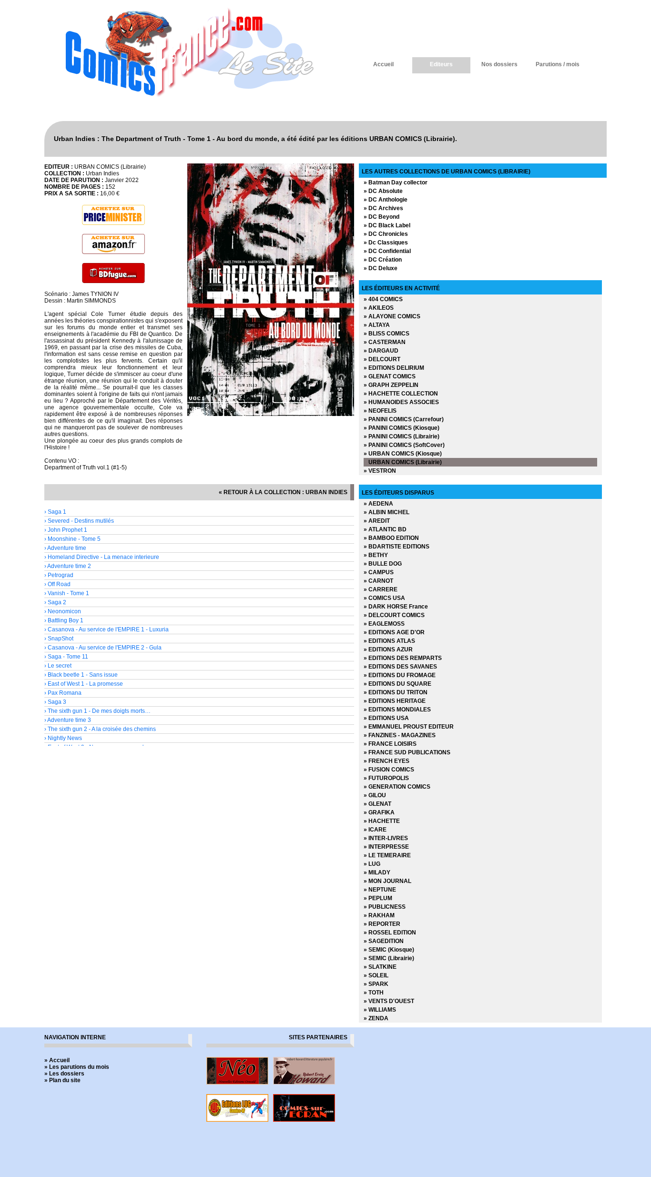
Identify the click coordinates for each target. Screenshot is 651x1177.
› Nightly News (63, 738)
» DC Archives (383, 208)
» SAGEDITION (384, 941)
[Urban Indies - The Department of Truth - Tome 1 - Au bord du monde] (270, 414)
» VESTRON (380, 470)
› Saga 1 (55, 511)
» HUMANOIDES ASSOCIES (401, 402)
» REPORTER (382, 924)
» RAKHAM (379, 915)
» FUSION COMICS (389, 769)
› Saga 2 (55, 602)
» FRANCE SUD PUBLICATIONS (407, 752)
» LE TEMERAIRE (387, 855)
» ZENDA (376, 1018)
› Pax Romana (62, 693)
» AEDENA (378, 503)
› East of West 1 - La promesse (83, 683)
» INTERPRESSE (386, 846)
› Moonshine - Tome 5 (72, 539)
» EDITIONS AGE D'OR (394, 632)
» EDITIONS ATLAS (389, 641)
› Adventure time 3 (67, 720)
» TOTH (374, 992)
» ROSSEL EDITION (390, 932)
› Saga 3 (55, 702)
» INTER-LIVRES (386, 838)
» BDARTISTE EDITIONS (396, 546)
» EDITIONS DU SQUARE (397, 683)
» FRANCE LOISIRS (390, 744)
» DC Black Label (387, 225)
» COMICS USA (384, 598)
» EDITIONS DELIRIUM (394, 368)
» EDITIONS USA (386, 718)
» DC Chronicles (386, 234)
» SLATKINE (380, 967)
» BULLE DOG (383, 563)
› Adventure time (65, 548)
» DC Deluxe (380, 268)
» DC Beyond (381, 216)
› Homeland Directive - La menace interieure (101, 557)
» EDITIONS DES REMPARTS (403, 658)
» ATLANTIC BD (385, 529)
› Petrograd (58, 575)
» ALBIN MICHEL (386, 512)
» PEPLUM (378, 898)
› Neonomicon (62, 611)
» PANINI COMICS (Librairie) (401, 436)
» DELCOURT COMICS (394, 615)
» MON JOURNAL (387, 881)
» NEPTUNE (380, 889)
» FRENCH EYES (386, 761)
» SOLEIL (376, 975)
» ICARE (375, 829)
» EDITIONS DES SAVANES (400, 666)
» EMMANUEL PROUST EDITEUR (409, 726)
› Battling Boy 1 (63, 620)
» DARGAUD (381, 350)
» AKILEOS (379, 307)
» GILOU (375, 795)
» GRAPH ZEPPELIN (391, 385)
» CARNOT (378, 581)
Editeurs (441, 64)
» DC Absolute (383, 191)
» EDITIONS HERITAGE (395, 701)
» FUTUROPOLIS (386, 778)
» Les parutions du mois (76, 1067)
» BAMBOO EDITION (391, 538)
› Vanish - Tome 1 (66, 593)
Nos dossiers (499, 64)
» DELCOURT (382, 359)
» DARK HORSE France (396, 606)
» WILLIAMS (380, 1009)
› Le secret (57, 665)
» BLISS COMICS (386, 333)
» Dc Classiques (386, 242)
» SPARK (376, 984)
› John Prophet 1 (65, 530)
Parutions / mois (558, 64)
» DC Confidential (387, 251)
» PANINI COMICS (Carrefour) (404, 419)
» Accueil (57, 1060)
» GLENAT (377, 804)
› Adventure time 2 (67, 566)
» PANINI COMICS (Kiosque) (401, 428)
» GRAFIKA (379, 812)
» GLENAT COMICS (390, 376)
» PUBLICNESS (385, 906)
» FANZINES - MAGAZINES (400, 735)
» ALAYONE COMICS (392, 316)
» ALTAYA (377, 325)
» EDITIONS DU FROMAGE (400, 675)
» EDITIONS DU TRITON (395, 692)
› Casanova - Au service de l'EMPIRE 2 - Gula (103, 647)
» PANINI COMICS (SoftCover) (404, 445)
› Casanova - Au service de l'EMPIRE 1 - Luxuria (106, 629)
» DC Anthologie (385, 199)
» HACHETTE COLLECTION (401, 393)
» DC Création (383, 259)
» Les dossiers (64, 1073)
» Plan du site (62, 1080)
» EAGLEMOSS (384, 623)
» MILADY (377, 872)
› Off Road (57, 584)
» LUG (372, 864)
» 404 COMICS (383, 299)
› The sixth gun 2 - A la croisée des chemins (100, 729)
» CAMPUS (379, 572)
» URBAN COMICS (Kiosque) (403, 453)
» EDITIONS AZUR (388, 649)
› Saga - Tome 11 (66, 656)
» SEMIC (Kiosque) (389, 949)
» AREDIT (377, 520)
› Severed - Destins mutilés (79, 520)
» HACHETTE (382, 821)
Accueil (383, 64)
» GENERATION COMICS (397, 786)
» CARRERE (380, 589)
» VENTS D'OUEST (389, 1001)
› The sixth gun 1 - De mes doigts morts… (97, 711)
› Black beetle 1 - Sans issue (81, 674)
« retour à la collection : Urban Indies (283, 492)
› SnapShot (58, 638)
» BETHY (376, 555)
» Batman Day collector (395, 182)
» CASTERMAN (385, 342)
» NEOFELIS (380, 410)
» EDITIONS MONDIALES (397, 709)
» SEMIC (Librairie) (389, 958)
